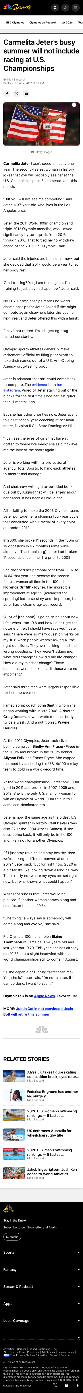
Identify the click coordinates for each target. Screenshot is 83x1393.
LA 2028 (67, 22)
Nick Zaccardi (16, 79)
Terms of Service (59, 1355)
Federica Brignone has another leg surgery (52, 1093)
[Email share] (26, 93)
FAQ (55, 1349)
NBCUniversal (27, 1361)
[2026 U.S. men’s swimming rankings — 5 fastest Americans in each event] (14, 1154)
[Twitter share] (16, 93)
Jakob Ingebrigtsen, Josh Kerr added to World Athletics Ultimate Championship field (52, 1171)
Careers (21, 1349)
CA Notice (41, 1355)
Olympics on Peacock (43, 22)
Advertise (8, 1349)
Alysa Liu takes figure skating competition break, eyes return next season (52, 1074)
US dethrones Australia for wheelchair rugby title (49, 1132)
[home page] (17, 8)
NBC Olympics (15, 22)
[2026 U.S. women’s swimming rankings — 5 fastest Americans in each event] (14, 1115)
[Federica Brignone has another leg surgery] (14, 1095)
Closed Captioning (39, 1349)
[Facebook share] (6, 93)
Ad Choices (48, 1352)
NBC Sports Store (14, 1352)
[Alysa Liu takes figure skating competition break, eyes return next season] (14, 1076)
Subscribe (12, 1236)
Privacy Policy (66, 1352)
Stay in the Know (14, 1220)
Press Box (33, 1352)
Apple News (44, 996)
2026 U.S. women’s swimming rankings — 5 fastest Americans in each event (52, 1113)
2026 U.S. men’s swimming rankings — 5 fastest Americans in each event (49, 1152)
